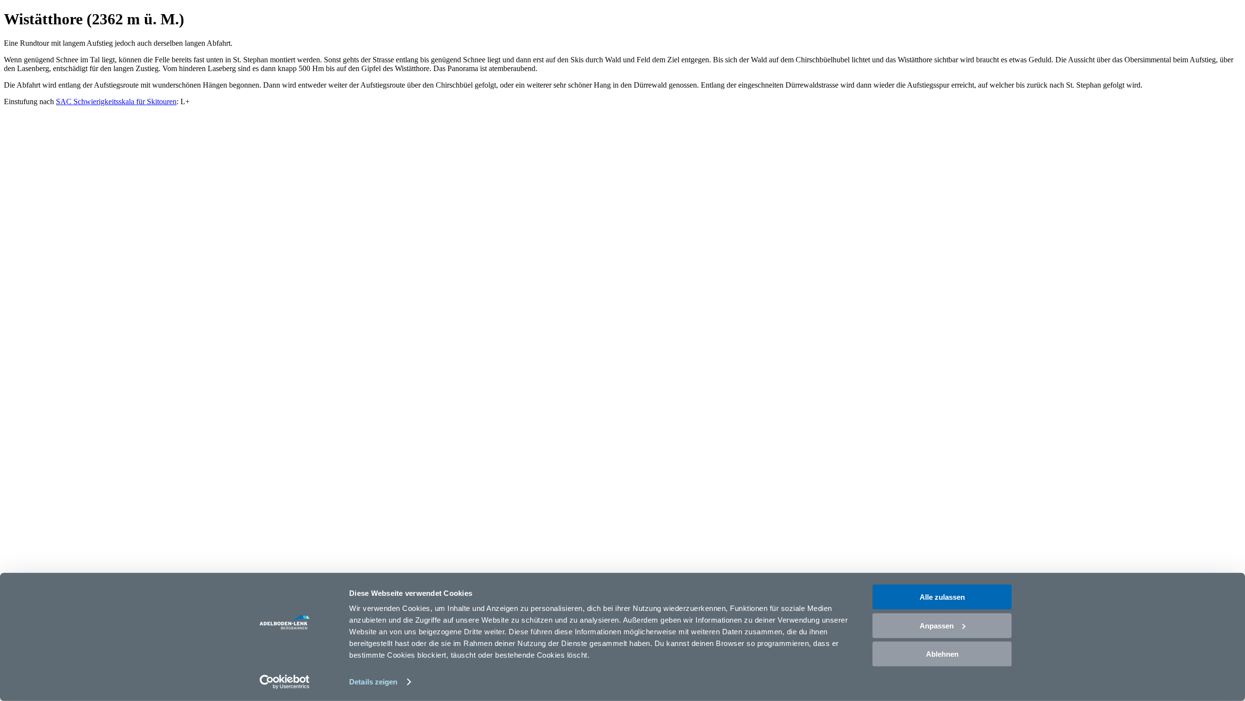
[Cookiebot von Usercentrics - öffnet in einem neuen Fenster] (284, 682)
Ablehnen (942, 654)
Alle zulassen (942, 597)
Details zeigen (373, 682)
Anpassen (937, 625)
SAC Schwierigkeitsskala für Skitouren (116, 101)
